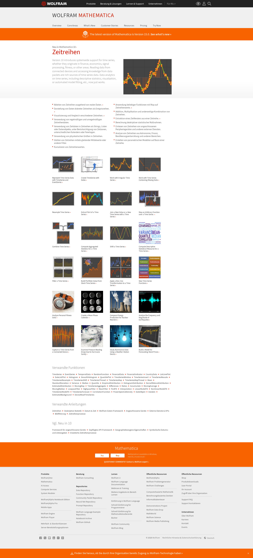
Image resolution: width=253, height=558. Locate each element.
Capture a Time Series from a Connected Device (63, 350)
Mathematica (46, 481)
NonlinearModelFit (159, 389)
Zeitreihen (56, 411)
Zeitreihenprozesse (77, 413)
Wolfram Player (47, 517)
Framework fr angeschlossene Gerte (69, 430)
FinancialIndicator (135, 374)
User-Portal (187, 485)
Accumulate (135, 386)
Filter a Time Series (60, 281)
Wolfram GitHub (83, 522)
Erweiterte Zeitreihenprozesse (83, 432)
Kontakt (185, 523)
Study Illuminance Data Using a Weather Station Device (119, 351)
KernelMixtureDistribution (157, 383)
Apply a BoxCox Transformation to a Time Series (120, 283)
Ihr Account (187, 489)
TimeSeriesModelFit (60, 391)
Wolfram (83, 15)
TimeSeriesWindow (122, 377)
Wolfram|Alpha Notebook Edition (55, 499)
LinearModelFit (141, 389)
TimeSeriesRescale (160, 377)
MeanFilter (103, 389)
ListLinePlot (165, 374)
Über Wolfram (188, 515)
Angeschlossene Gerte (136, 411)
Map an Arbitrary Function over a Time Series (149, 213)
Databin (151, 391)
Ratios (124, 386)
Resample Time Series (61, 212)
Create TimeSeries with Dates (90, 179)
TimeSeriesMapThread (134, 380)
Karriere (185, 519)
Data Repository (83, 490)
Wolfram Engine (48, 513)
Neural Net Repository (85, 501)
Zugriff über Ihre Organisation (194, 493)
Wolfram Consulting (85, 478)
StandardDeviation (60, 383)
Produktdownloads (190, 481)
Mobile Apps (46, 507)
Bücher (114, 517)
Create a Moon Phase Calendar (89, 316)
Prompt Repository (84, 505)
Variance (75, 383)
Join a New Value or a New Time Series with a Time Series (120, 214)
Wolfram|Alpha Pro (49, 503)
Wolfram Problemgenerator (158, 481)
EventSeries (70, 374)
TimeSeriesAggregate (97, 386)
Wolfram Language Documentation (119, 483)
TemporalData (84, 374)
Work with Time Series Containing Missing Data (149, 179)
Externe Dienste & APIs (159, 411)
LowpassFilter (74, 389)
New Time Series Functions (145, 282)
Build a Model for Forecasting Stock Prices (149, 350)
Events (184, 527)
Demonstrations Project (156, 505)
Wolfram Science (153, 517)
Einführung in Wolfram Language (125, 501)
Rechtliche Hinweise (171, 537)
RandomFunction (101, 374)
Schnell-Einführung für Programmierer (121, 506)
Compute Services (49, 489)
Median (85, 383)
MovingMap (79, 386)
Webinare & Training (120, 488)
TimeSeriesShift (80, 380)
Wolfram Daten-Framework (111, 411)
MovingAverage (150, 386)
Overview (56, 25)
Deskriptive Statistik (73, 411)
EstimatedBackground (62, 394)
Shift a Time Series (118, 246)
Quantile (95, 383)
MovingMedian (58, 389)
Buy (117, 455)
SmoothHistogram (89, 377)
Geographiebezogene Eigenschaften (130, 430)
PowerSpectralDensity (123, 391)
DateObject (140, 391)
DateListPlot (60, 377)
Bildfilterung (60, 413)
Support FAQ (187, 499)
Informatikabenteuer (155, 499)
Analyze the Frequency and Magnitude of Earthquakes (149, 317)
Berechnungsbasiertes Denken (159, 495)
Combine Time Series (61, 246)
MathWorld (151, 513)
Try (102, 455)
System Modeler (48, 493)
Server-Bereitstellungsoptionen (54, 527)
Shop (184, 478)
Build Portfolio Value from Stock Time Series (91, 282)
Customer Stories (109, 25)
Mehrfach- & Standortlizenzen (54, 523)
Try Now (157, 25)
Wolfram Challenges (155, 485)
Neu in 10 (64, 47)
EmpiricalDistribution (111, 383)
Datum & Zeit (90, 411)
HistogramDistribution (133, 383)
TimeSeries (57, 374)
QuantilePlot (105, 377)
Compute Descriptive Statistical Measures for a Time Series (149, 248)
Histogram (73, 377)
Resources (129, 25)
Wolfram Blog (117, 528)
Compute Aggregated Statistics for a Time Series (89, 248)
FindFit (114, 389)
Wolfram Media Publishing (157, 521)
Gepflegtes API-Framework (100, 430)
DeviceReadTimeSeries (84, 394)
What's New (89, 25)
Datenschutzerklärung (191, 537)
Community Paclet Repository (89, 498)
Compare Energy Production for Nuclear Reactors (119, 317)
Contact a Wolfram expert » (137, 462)
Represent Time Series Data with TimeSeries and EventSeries (63, 180)
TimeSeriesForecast (80, 391)
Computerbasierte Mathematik (159, 492)
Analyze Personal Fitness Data (61, 316)
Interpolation (126, 389)
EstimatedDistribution (61, 386)
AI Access (45, 485)
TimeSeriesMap (115, 380)
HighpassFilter (89, 389)
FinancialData (118, 374)
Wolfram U (115, 478)
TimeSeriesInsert (141, 377)
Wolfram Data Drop (154, 509)
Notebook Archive (84, 518)
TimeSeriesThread (98, 380)
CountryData (151, 374)
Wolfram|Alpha (152, 478)
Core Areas (72, 25)
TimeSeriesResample (61, 380)
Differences (114, 386)
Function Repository (85, 494)
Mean (149, 380)
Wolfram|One (46, 478)
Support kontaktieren (191, 503)
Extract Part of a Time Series (89, 213)
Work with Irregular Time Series (120, 179)
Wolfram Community (120, 524)
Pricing (143, 25)
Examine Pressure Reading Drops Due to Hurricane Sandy (91, 351)
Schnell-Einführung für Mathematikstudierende (121, 512)
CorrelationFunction (101, 391)
